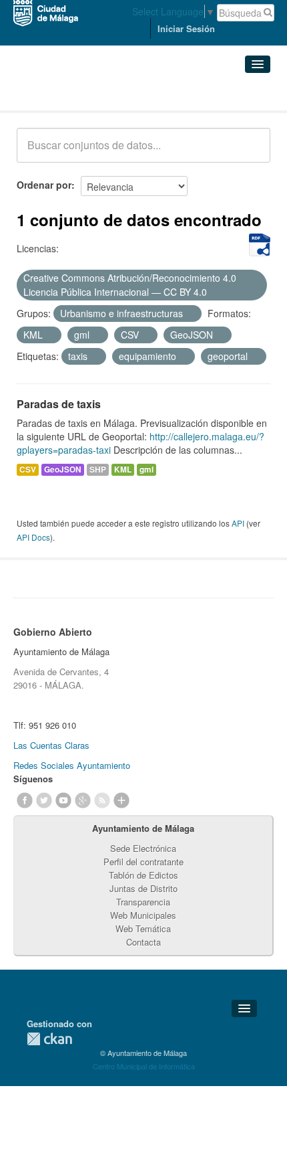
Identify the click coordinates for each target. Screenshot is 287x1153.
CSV (27, 469)
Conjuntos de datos (75, 94)
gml (146, 469)
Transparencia (143, 901)
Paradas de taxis (59, 404)
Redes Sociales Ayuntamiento (71, 765)
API (238, 523)
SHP (97, 469)
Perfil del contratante (143, 861)
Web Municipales (143, 915)
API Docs (33, 537)
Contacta (143, 942)
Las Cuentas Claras (51, 745)
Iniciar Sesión (186, 28)
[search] (251, 153)
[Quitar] (214, 292)
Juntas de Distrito (143, 888)
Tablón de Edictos (143, 875)
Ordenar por (44, 184)
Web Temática (143, 928)
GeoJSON (62, 469)
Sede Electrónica (143, 848)
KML (122, 469)
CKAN (49, 1039)
